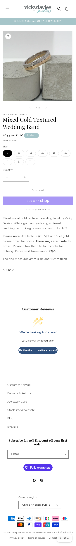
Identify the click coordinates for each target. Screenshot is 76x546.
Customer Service (19, 384)
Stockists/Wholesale (21, 410)
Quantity (8, 170)
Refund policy (65, 532)
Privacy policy (16, 538)
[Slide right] (46, 108)
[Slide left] (30, 108)
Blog (10, 418)
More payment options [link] (38, 209)
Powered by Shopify (44, 532)
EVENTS (13, 426)
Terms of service (36, 538)
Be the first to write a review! (38, 350)
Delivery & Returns (19, 393)
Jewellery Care (17, 401)
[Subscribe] (64, 454)
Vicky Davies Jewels (22, 532)
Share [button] (10, 270)
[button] (7, 9)
